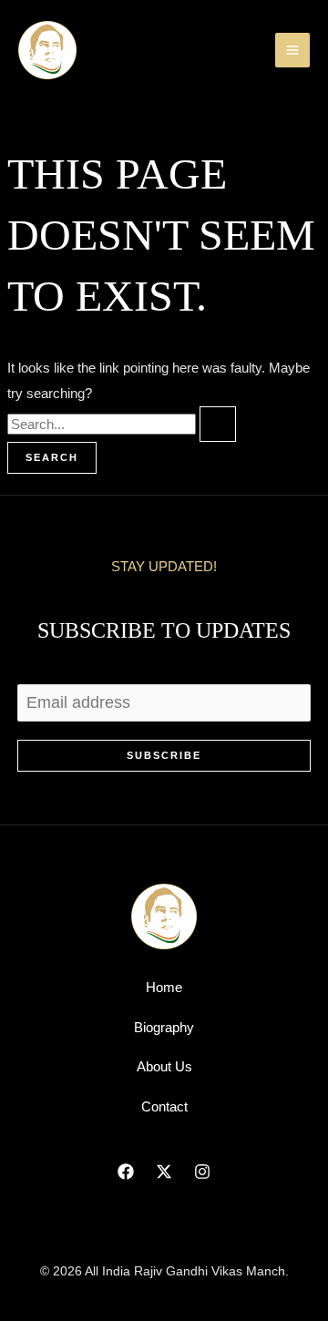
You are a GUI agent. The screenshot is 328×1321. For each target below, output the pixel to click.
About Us (164, 1066)
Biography (164, 1027)
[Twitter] (164, 1171)
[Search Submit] (218, 424)
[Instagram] (202, 1171)
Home (164, 987)
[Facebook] (126, 1171)
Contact (164, 1106)
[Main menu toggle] (293, 50)
